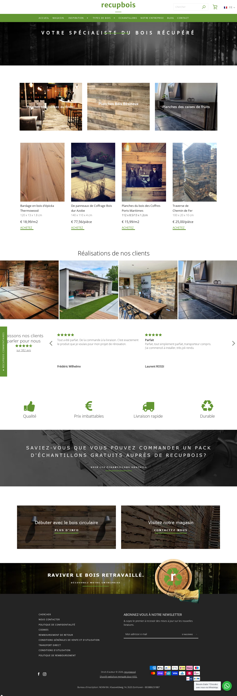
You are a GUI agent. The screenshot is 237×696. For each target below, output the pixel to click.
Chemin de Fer (183, 211)
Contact (183, 17)
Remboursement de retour (56, 634)
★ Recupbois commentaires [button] (3, 351)
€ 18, (24, 221)
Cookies (44, 629)
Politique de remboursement (57, 655)
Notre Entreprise (152, 17)
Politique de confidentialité (57, 624)
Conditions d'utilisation (54, 650)
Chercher (45, 614)
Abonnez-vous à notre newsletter (153, 614)
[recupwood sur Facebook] (38, 674)
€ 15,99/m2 (130, 221)
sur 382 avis (23, 350)
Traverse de (181, 206)
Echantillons (128, 17)
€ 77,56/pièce (81, 221)
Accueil (44, 17)
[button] (51, 343)
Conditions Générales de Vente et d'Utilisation (69, 640)
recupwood (130, 671)
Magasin (58, 17)
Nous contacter (49, 619)
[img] (23, 345)
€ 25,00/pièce (183, 221)
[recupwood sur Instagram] (44, 674)
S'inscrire (188, 634)
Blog (170, 17)
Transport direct (50, 645)
